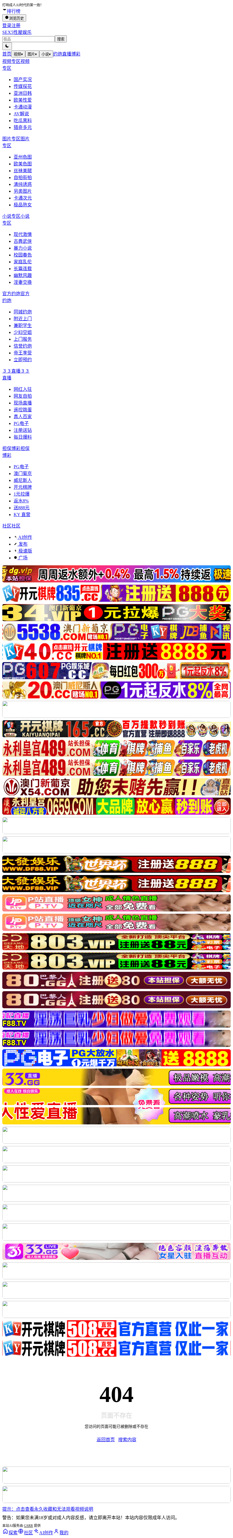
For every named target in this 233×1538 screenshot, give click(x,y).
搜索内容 (127, 1439)
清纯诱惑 (23, 184)
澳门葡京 (23, 473)
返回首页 (106, 1439)
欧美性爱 (23, 100)
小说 (46, 54)
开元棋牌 (23, 487)
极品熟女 (23, 204)
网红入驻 (23, 389)
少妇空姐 (23, 332)
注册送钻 (23, 430)
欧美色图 (23, 163)
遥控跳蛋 (23, 409)
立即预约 (23, 359)
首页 (6, 54)
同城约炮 (23, 311)
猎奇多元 (23, 127)
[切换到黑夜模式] (7, 46)
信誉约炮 (23, 346)
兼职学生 (23, 325)
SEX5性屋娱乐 (17, 32)
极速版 (24, 551)
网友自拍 (23, 396)
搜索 (61, 39)
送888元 (22, 507)
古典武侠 (23, 241)
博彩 (75, 54)
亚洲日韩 (23, 93)
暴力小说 (23, 248)
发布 (22, 544)
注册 (15, 25)
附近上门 (23, 318)
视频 (18, 54)
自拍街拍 (23, 177)
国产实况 (23, 79)
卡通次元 (23, 198)
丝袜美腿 (23, 170)
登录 (6, 25)
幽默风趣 (23, 275)
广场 (22, 557)
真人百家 (23, 416)
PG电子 (21, 423)
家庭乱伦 (23, 261)
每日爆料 (23, 437)
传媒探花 (23, 86)
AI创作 (24, 537)
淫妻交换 (23, 282)
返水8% (21, 500)
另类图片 (23, 191)
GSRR (28, 1526)
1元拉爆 (22, 494)
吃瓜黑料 (23, 120)
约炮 (57, 54)
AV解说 (21, 113)
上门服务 (23, 339)
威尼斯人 (23, 480)
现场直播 (23, 403)
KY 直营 (22, 514)
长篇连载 (23, 268)
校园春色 (23, 254)
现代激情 (23, 234)
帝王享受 (23, 352)
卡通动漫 (23, 106)
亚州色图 (23, 157)
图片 (32, 54)
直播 (66, 54)
